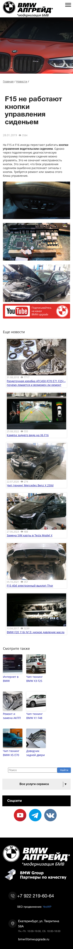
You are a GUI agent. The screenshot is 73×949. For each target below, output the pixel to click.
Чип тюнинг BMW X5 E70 (11, 753)
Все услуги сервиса (43, 784)
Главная (8, 81)
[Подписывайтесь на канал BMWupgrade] (36, 316)
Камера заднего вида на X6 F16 (28, 435)
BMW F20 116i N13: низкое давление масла (35, 632)
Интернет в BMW (10, 679)
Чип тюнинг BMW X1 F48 (34, 716)
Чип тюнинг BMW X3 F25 (34, 679)
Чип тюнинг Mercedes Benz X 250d (30, 485)
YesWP (47, 906)
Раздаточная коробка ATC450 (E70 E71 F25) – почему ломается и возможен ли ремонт (36, 383)
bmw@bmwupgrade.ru (33, 939)
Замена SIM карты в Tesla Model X (29, 535)
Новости (21, 81)
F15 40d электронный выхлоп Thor (30, 585)
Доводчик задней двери (35, 753)
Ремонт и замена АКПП (12, 716)
